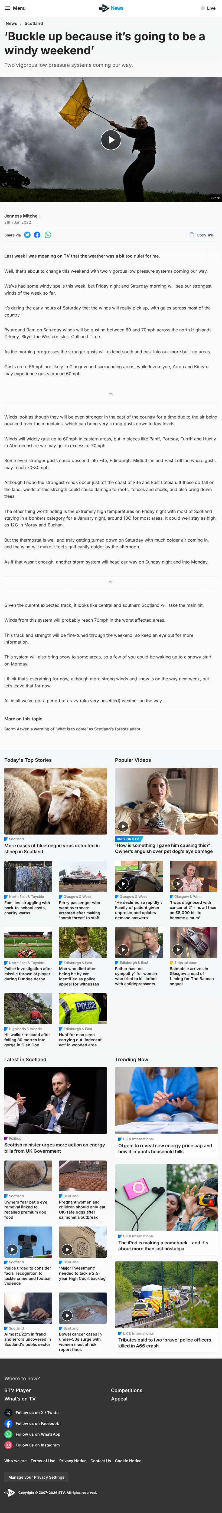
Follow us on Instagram (38, 1445)
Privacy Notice (72, 1460)
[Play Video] (111, 139)
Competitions (126, 1390)
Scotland (34, 23)
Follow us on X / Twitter (38, 1412)
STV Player (17, 1390)
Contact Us (100, 1460)
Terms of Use (43, 1460)
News (11, 23)
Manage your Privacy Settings (36, 1477)
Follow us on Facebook (37, 1423)
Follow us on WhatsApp (38, 1434)
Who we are (15, 1460)
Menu (19, 8)
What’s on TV (20, 1399)
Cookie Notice (128, 1460)
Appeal (119, 1399)
